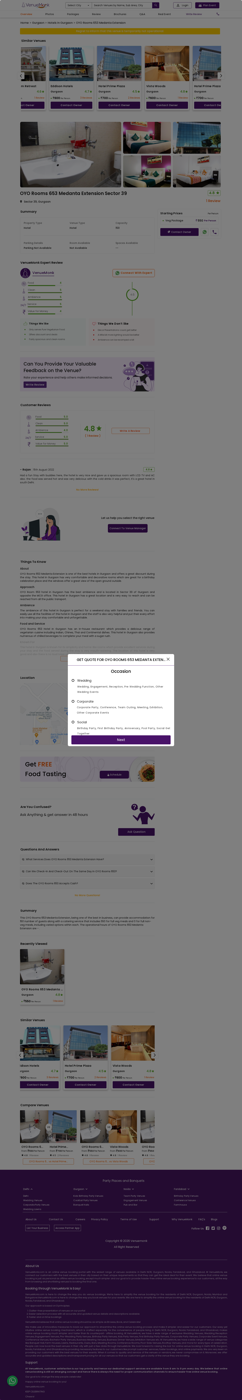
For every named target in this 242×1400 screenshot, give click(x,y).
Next (121, 739)
